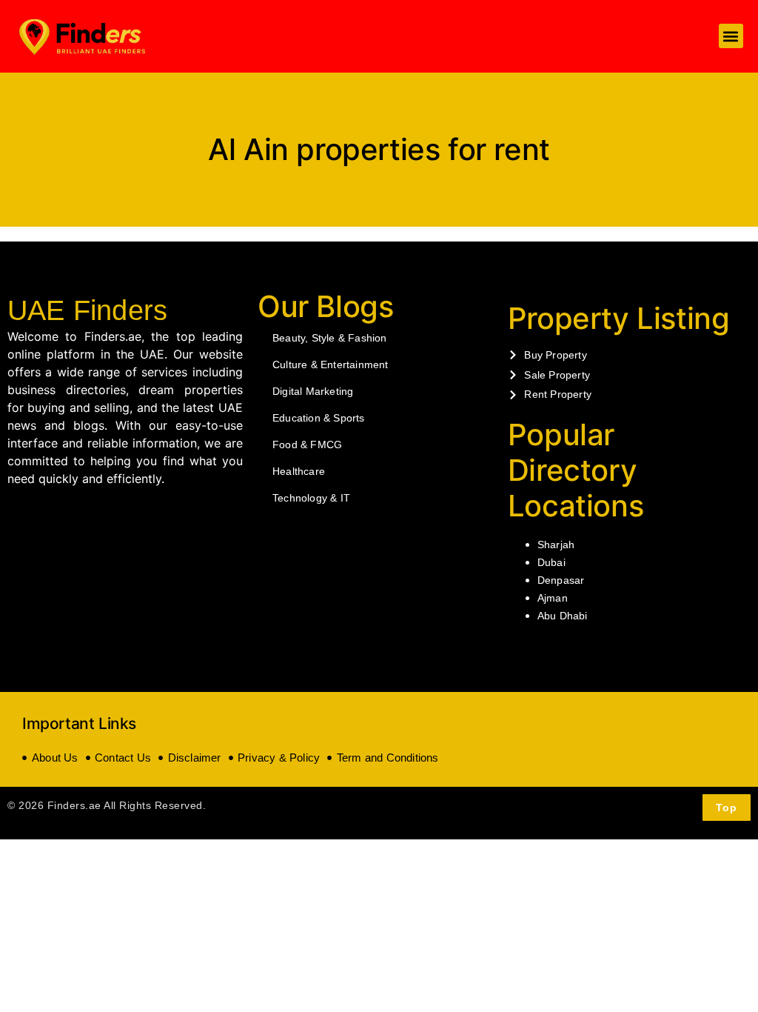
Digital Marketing (312, 391)
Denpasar (561, 580)
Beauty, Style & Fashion (329, 338)
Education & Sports (318, 418)
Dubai (551, 562)
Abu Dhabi (562, 616)
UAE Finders (87, 310)
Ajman (552, 598)
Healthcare (298, 471)
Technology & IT (311, 498)
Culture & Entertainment (330, 364)
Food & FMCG (307, 444)
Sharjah (555, 544)
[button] (731, 36)
